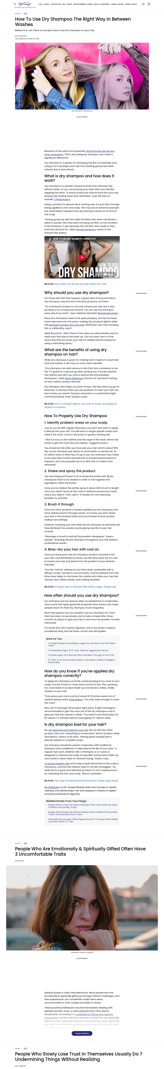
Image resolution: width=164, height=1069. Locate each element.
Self (63, 4)
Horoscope (56, 4)
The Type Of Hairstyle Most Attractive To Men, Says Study (86, 780)
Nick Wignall (20, 1066)
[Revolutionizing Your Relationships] (25, 4)
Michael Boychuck (108, 313)
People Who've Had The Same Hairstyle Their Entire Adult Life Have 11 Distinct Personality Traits (82, 806)
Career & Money (117, 4)
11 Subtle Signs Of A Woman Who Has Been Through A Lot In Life (81, 655)
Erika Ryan (19, 861)
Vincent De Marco (86, 229)
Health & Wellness (101, 4)
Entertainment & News (82, 4)
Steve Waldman (74, 378)
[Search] (143, 3)
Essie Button (76, 699)
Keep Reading (82, 1033)
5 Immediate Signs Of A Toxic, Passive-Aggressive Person (78, 650)
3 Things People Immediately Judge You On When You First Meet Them (81, 644)
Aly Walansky (21, 36)
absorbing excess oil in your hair (67, 324)
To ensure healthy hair (57, 763)
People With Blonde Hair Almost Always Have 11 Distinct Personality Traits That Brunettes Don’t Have (82, 813)
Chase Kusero (62, 199)
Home (17, 13)
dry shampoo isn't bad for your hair (68, 730)
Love (40, 4)
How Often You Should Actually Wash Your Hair (80, 284)
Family (69, 4)
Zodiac (47, 4)
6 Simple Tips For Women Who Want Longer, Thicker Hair (85, 586)
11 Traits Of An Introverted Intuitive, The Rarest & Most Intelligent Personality (81, 661)
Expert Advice (131, 4)
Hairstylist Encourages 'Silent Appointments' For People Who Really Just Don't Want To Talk (83, 820)
